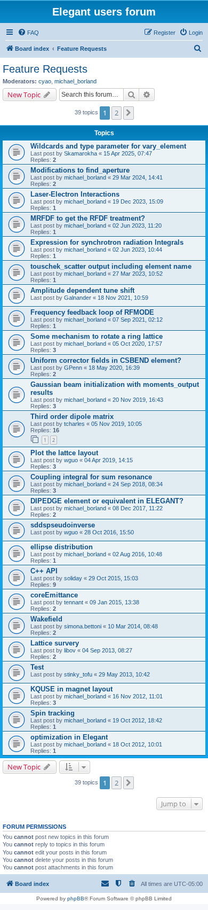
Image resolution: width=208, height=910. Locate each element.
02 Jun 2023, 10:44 (137, 249)
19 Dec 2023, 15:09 (138, 201)
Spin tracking (52, 713)
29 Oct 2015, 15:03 (113, 578)
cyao (44, 81)
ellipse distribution (61, 547)
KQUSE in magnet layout (71, 689)
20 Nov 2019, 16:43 (138, 399)
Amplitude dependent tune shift (82, 290)
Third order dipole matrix (72, 417)
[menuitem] (28, 32)
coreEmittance (54, 595)
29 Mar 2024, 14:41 (138, 177)
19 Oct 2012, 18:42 (137, 720)
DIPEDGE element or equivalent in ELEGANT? (106, 501)
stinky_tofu (78, 674)
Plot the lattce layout (64, 453)
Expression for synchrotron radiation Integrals (106, 242)
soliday (73, 578)
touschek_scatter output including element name (110, 266)
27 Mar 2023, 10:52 (138, 273)
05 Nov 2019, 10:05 (116, 424)
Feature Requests (45, 69)
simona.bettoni (82, 626)
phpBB (75, 898)
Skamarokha (80, 153)
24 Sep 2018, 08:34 (138, 484)
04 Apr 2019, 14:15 (108, 460)
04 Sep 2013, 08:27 (107, 650)
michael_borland (75, 81)
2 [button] (116, 113)
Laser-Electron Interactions (74, 194)
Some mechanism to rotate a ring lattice (96, 336)
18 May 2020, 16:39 (114, 367)
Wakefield (46, 619)
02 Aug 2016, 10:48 (137, 554)
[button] (128, 112)
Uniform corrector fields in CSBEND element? (105, 360)
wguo (71, 460)
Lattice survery (54, 643)
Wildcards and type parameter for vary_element (108, 146)
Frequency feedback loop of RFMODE (92, 312)
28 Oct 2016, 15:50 (109, 532)
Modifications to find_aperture (80, 170)
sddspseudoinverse (62, 525)
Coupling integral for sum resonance (91, 477)
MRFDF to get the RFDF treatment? (87, 218)
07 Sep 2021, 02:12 (138, 319)
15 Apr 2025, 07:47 (127, 153)
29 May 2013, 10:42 (124, 674)
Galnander (77, 297)
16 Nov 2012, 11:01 (138, 696)
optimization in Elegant (69, 737)
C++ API (44, 571)
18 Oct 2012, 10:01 (137, 744)
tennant (73, 602)
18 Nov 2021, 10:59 (123, 297)
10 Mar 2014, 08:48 (133, 626)
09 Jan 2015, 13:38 (114, 602)
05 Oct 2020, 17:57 (137, 343)
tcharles (74, 424)
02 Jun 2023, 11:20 (137, 225)
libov (70, 650)
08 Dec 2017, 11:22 (138, 508)
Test (37, 667)
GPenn (73, 367)
